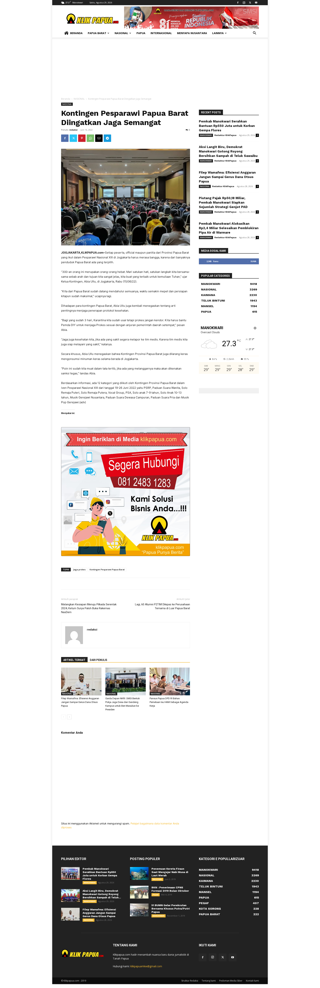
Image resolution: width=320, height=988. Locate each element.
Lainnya (218, 33)
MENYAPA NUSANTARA (192, 33)
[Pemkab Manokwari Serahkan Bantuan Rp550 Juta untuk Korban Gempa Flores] (70, 873)
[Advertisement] (160, 69)
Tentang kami (209, 980)
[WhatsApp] (90, 138)
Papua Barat (97, 33)
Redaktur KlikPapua (225, 135)
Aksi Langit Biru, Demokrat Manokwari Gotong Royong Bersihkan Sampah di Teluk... (102, 894)
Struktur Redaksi (189, 980)
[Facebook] (238, 2)
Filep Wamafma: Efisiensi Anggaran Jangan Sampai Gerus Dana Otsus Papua (80, 702)
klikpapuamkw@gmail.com (146, 966)
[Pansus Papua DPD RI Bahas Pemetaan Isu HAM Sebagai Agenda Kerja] (170, 681)
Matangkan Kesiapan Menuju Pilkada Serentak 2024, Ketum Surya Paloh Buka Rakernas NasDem (88, 608)
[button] (254, 33)
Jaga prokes (79, 569)
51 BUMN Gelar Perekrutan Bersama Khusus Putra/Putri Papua (170, 908)
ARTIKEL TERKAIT (74, 659)
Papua (140, 33)
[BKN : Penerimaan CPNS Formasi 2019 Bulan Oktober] (139, 892)
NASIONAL (79, 98)
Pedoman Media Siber (230, 980)
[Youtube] (256, 2)
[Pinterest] (82, 138)
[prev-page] (63, 717)
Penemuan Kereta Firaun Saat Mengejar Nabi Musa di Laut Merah (169, 872)
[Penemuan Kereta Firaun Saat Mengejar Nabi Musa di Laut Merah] (139, 873)
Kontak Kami (252, 980)
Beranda (76, 33)
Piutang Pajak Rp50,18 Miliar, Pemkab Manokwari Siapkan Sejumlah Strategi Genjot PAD (223, 202)
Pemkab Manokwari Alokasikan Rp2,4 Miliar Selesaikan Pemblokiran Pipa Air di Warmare (229, 228)
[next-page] (69, 717)
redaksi (73, 129)
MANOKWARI (206, 135)
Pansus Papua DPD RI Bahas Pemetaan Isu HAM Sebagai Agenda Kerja (169, 702)
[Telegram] (107, 138)
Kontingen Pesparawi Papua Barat (107, 569)
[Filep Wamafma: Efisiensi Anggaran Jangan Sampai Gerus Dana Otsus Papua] (81, 681)
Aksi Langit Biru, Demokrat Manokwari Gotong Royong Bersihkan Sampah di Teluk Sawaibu (228, 151)
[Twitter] (250, 2)
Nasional (121, 33)
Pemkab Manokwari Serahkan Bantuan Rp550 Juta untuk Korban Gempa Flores (227, 125)
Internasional (161, 33)
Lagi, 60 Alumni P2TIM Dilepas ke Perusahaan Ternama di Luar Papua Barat (162, 606)
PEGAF (156, 894)
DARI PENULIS (98, 659)
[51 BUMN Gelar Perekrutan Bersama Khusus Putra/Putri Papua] (139, 910)
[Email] (99, 138)
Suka (253, 261)
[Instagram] (244, 2)
